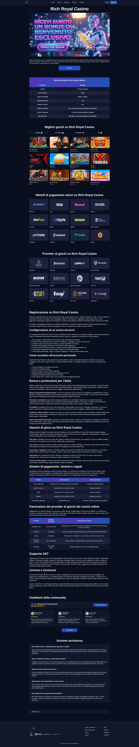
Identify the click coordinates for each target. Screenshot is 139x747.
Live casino (58, 132)
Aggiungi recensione (100, 605)
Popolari (38, 132)
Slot (99, 132)
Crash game (78, 132)
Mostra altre (69, 630)
